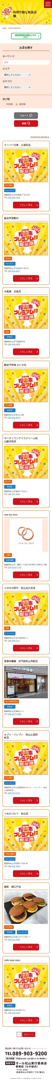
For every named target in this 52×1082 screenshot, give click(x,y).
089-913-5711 (14, 793)
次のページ (28, 1034)
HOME (5, 28)
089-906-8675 (14, 418)
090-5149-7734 (14, 567)
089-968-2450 (14, 1013)
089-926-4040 (14, 866)
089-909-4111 (14, 641)
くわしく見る (26, 205)
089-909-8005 (14, 344)
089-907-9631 (14, 494)
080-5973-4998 (14, 714)
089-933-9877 (14, 271)
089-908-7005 (14, 198)
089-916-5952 (14, 940)
